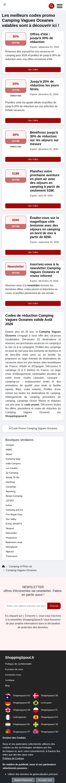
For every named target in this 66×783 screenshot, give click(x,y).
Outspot (10, 445)
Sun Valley (11, 519)
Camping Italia (13, 459)
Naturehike (11, 533)
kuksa (9, 505)
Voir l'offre (33, 69)
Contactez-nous (13, 674)
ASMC (9, 449)
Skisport (10, 528)
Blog (7, 685)
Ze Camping (12, 472)
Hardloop (10, 482)
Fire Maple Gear (14, 514)
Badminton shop (14, 542)
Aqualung (10, 491)
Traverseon (11, 556)
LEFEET (10, 500)
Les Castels (12, 468)
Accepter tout (45, 780)
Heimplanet (11, 547)
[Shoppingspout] (13, 5)
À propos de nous (14, 669)
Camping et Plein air (20, 566)
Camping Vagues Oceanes (21, 570)
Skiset (9, 454)
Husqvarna (11, 537)
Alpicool (10, 551)
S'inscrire (54, 606)
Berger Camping (14, 496)
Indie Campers (13, 463)
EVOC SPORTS (14, 523)
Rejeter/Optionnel (23, 780)
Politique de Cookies (13, 758)
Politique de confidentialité (18, 664)
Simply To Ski (12, 477)
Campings (11, 486)
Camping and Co (14, 510)
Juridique (9, 680)
